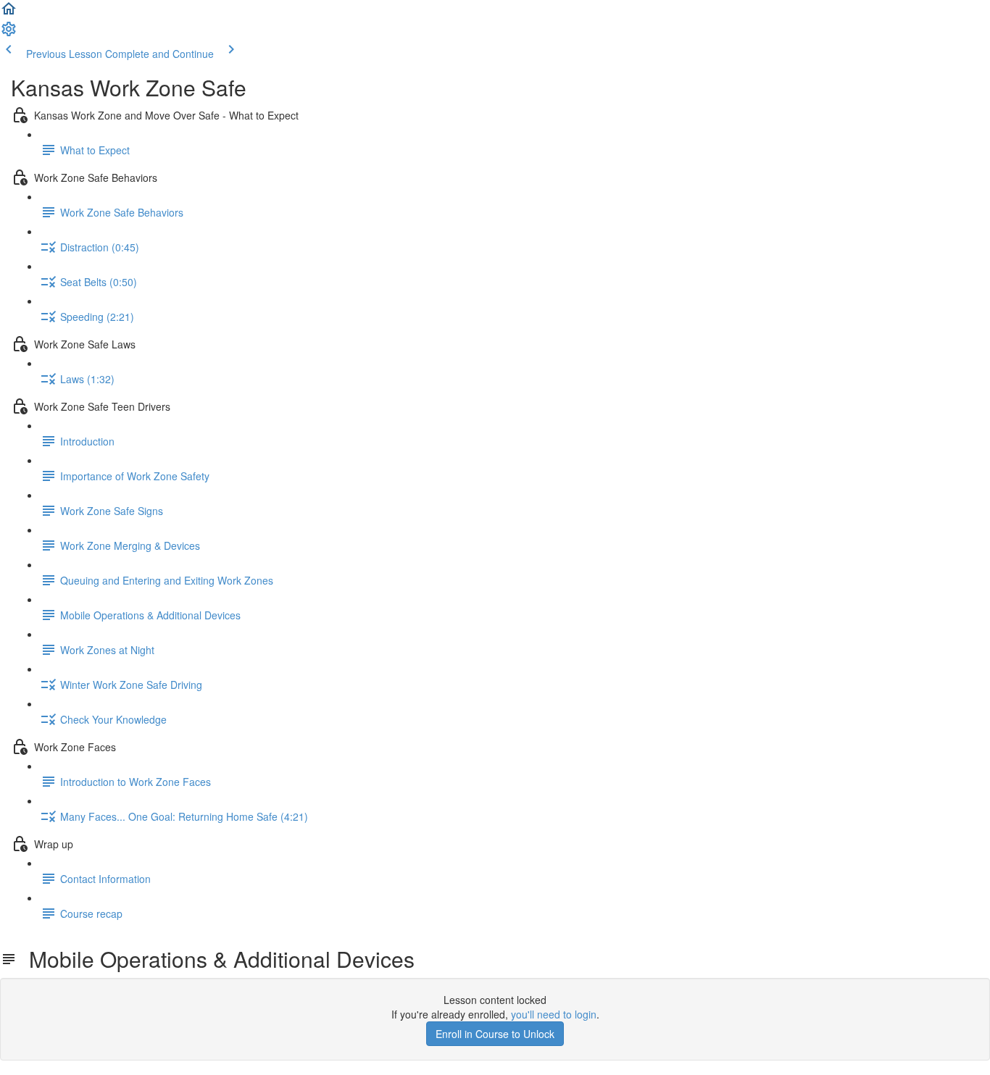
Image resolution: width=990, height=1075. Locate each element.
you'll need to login (553, 1014)
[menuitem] (8, 33)
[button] (8, 13)
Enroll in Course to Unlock (495, 1033)
